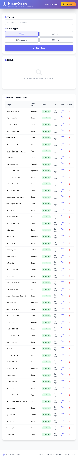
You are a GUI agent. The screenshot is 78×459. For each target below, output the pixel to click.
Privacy (66, 454)
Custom (57, 40)
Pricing (58, 454)
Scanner (40, 454)
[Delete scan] (69, 111)
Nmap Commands (51, 4)
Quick (22, 34)
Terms (73, 454)
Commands (50, 454)
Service (57, 34)
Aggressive (22, 40)
